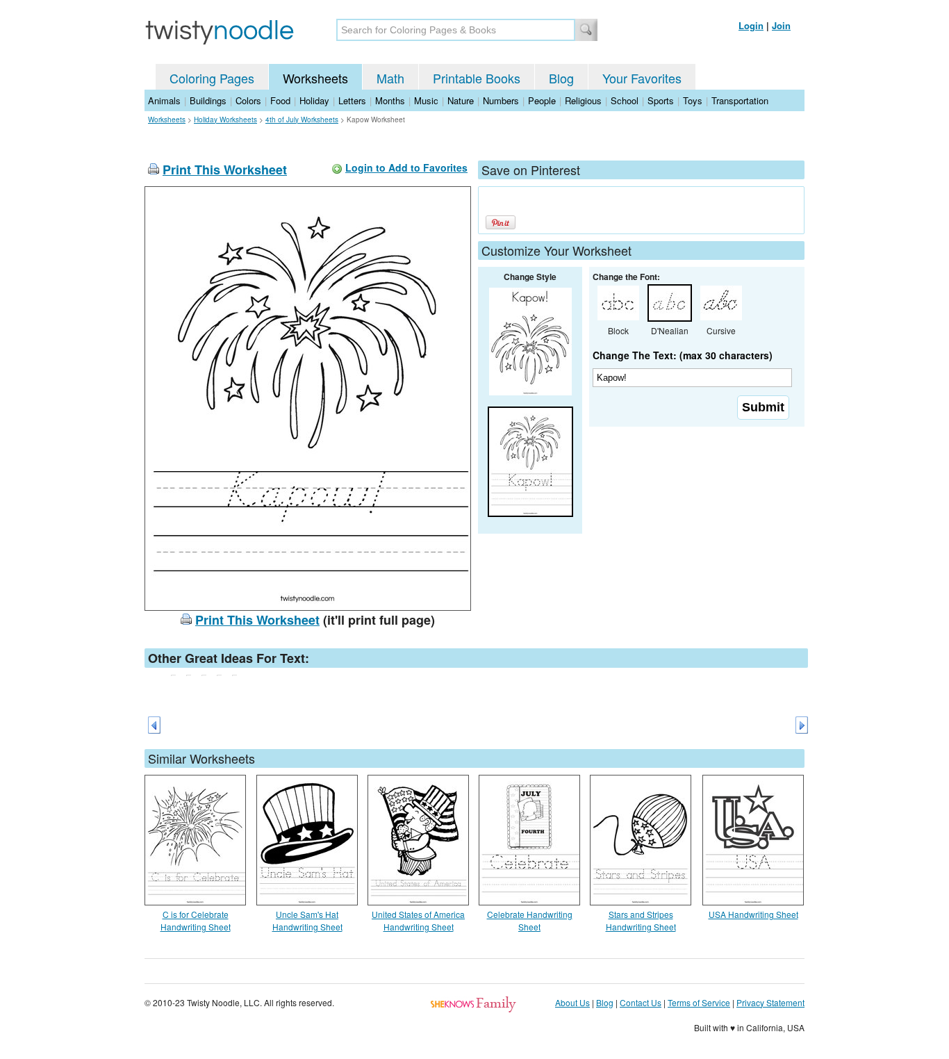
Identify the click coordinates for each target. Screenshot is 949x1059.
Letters (352, 100)
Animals (164, 100)
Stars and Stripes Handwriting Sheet (641, 920)
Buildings (208, 100)
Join (781, 25)
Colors (248, 100)
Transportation (739, 100)
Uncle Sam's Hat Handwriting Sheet (307, 920)
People (542, 100)
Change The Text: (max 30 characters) (683, 355)
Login (751, 25)
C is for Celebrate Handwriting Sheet (195, 920)
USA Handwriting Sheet (753, 914)
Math (390, 78)
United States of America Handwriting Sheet (418, 920)
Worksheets (315, 78)
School (624, 100)
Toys (692, 100)
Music (426, 100)
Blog (561, 78)
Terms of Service (699, 1002)
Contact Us (640, 1002)
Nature (460, 100)
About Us (572, 1002)
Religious (583, 100)
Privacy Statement (770, 1002)
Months (390, 100)
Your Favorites (642, 78)
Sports (660, 100)
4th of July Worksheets (301, 119)
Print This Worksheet (225, 170)
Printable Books (476, 78)
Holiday (314, 100)
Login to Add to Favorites (406, 167)
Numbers (501, 100)
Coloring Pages (212, 78)
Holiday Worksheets (225, 119)
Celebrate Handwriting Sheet (529, 920)
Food (280, 100)
